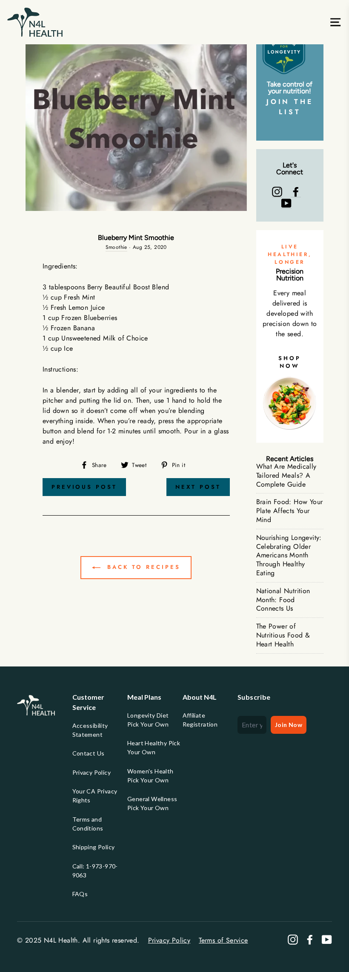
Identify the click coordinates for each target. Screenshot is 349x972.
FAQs (80, 893)
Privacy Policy (91, 772)
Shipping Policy (93, 847)
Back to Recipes (142, 567)
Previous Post (84, 487)
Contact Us (88, 753)
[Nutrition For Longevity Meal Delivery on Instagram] (277, 191)
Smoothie (116, 247)
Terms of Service (223, 940)
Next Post (197, 487)
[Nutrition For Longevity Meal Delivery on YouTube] (286, 202)
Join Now (288, 724)
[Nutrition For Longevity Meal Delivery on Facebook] (296, 191)
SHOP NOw (289, 362)
